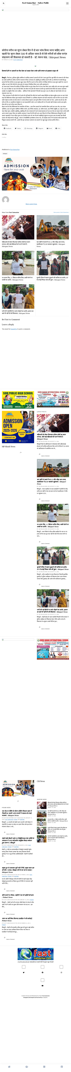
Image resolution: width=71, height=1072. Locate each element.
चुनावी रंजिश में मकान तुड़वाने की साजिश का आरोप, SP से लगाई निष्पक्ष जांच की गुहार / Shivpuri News (53, 568)
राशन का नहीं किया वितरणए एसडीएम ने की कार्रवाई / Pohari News (17, 919)
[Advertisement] (35, 360)
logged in (14, 329)
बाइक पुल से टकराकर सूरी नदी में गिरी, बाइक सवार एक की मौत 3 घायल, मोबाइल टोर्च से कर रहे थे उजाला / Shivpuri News (18, 870)
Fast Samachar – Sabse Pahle (35, 2)
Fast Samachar (18, 59)
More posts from (29, 204)
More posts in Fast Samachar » (61, 212)
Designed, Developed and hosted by (32, 997)
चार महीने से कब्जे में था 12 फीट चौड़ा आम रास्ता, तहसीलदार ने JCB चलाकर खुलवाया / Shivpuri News (51, 481)
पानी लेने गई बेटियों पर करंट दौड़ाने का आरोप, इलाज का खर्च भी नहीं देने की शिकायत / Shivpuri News (52, 610)
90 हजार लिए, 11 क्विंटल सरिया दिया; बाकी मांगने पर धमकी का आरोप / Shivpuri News (53, 525)
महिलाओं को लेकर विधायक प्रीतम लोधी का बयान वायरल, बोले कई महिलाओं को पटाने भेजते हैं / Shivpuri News (51, 436)
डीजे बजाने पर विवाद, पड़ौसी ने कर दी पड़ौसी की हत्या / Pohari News (18, 896)
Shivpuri (22, 819)
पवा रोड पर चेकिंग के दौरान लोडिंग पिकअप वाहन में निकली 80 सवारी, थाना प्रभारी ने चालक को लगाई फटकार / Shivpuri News (17, 813)
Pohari (15, 819)
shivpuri (5, 153)
